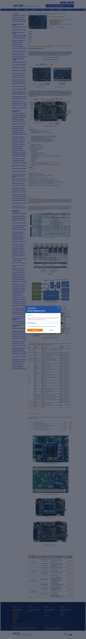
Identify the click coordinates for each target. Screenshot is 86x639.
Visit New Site (35, 330)
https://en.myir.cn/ (32, 322)
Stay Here (51, 330)
